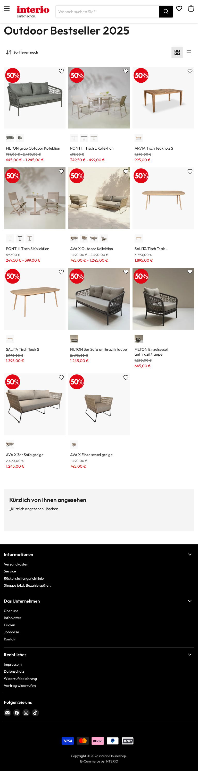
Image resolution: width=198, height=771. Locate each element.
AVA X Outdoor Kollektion (91, 248)
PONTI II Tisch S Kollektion (27, 248)
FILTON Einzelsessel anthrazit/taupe (151, 352)
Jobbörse (11, 632)
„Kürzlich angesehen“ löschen (33, 509)
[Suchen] (166, 12)
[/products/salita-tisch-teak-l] (163, 198)
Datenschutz (14, 671)
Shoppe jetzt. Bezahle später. (27, 585)
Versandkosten (16, 564)
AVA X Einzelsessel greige (91, 454)
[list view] (188, 52)
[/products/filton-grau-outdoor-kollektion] (34, 97)
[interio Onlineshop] (32, 12)
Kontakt (10, 639)
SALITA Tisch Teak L (151, 248)
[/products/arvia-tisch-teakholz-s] (163, 97)
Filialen (9, 625)
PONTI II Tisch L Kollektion (91, 148)
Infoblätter (12, 617)
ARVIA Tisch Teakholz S (154, 148)
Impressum (13, 664)
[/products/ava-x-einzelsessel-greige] (99, 404)
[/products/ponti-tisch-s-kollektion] (34, 198)
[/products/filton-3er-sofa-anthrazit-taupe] (99, 298)
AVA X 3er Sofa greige (25, 454)
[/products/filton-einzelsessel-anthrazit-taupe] (163, 298)
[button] (10, 138)
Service (10, 571)
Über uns (11, 611)
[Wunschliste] (179, 8)
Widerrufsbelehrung (20, 678)
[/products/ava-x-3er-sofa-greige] (34, 404)
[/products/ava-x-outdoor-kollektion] (99, 198)
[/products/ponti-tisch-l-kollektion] (99, 97)
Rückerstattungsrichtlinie (24, 578)
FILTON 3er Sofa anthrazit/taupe (98, 349)
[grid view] (177, 52)
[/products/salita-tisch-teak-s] (34, 298)
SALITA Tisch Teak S (22, 349)
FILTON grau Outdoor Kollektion (33, 148)
